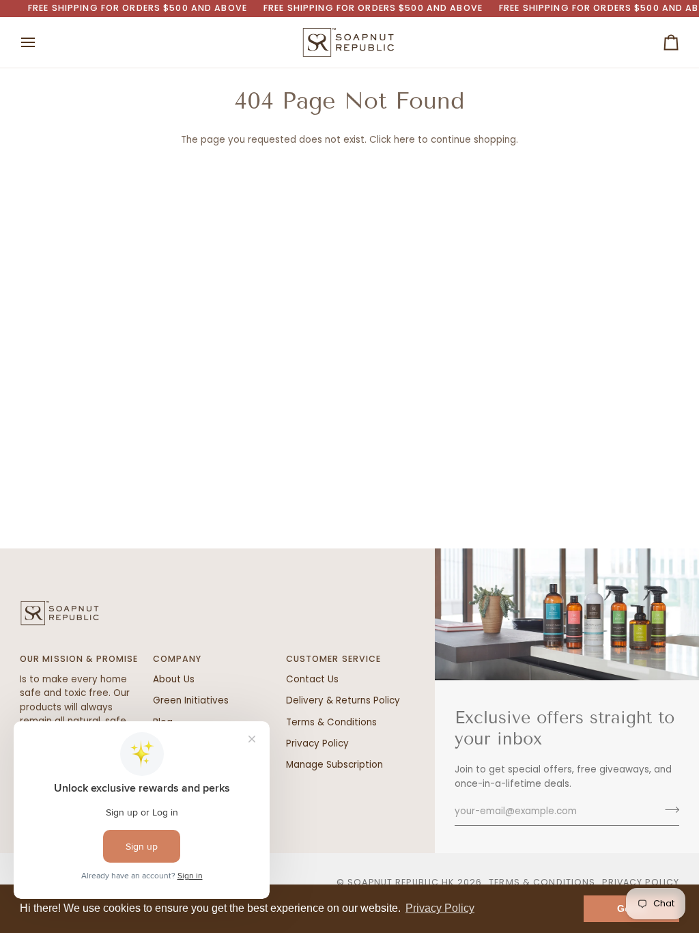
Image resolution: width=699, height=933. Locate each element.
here (404, 139)
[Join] (668, 810)
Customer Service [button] (334, 659)
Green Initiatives (191, 700)
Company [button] (177, 659)
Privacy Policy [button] (439, 908)
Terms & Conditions (331, 722)
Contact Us (312, 679)
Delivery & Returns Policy (343, 700)
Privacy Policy (317, 743)
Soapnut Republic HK (400, 882)
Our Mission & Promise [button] (79, 659)
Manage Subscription (334, 764)
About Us (174, 679)
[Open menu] (40, 42)
